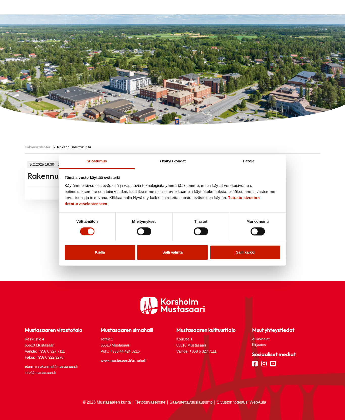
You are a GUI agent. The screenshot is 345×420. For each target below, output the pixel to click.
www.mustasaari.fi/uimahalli (123, 360)
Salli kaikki (245, 252)
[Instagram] (264, 363)
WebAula (258, 402)
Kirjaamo (259, 344)
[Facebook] (255, 363)
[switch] (144, 231)
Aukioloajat (260, 339)
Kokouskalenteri (38, 147)
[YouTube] (273, 363)
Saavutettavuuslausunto (191, 402)
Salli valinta (172, 252)
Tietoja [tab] (248, 161)
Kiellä (100, 252)
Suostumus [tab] (97, 161)
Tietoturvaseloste (150, 402)
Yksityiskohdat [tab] (172, 161)
